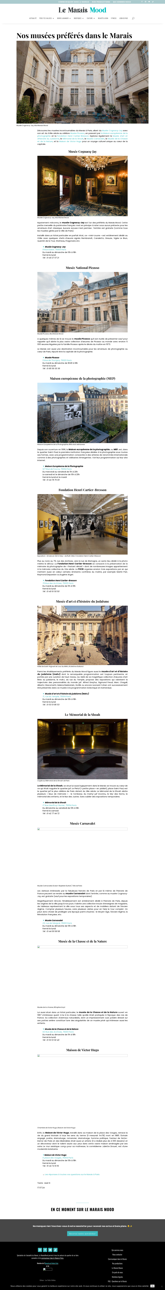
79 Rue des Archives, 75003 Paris (58, 583)
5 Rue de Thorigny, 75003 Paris (57, 360)
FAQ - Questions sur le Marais (117, 1281)
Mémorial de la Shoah (73, 138)
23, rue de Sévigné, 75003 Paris (57, 923)
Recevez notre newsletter (82, 1233)
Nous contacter (117, 1254)
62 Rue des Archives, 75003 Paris (58, 1031)
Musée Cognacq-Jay (112, 130)
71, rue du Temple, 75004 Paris (57, 696)
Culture (90, 18)
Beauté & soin (103, 18)
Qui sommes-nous (122, 2)
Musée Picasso (77, 133)
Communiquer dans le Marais (73, 2)
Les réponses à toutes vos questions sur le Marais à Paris (72, 1174)
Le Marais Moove (117, 1267)
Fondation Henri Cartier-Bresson (73, 136)
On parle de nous (117, 1272)
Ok (152, 1286)
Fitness (114, 18)
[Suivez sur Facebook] (142, 1)
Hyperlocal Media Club (51, 1263)
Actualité (33, 18)
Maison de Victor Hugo (70, 141)
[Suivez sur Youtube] (149, 1)
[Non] (161, 1286)
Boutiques (77, 18)
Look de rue (123, 18)
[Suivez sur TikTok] (152, 1)
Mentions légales (117, 1276)
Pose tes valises (45, 18)
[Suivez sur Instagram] (145, 1)
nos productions (101, 2)
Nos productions (117, 1263)
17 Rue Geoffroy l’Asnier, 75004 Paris (60, 805)
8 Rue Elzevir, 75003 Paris (54, 249)
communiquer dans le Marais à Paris (52, 1258)
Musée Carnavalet (96, 138)
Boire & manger (63, 18)
